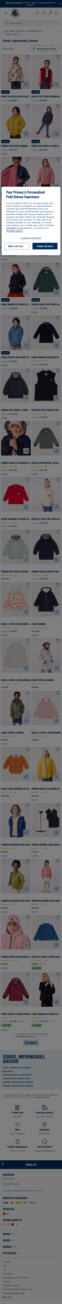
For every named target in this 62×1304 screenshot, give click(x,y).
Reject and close (15, 246)
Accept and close (45, 246)
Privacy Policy (14, 230)
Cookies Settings (31, 238)
